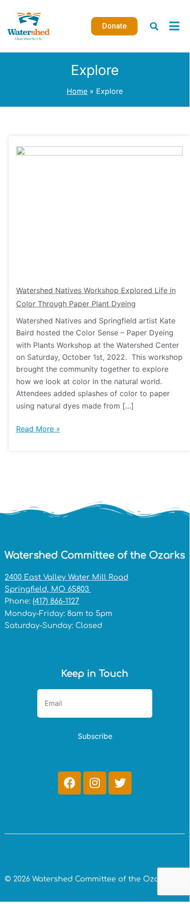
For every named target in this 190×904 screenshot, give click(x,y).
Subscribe (95, 736)
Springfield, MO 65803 (48, 589)
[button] (154, 26)
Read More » (38, 428)
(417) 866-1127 (56, 601)
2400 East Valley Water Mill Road (66, 577)
